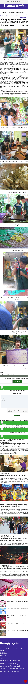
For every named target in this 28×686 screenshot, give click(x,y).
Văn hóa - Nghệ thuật (11, 12)
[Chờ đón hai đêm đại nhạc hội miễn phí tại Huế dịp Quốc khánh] (3, 618)
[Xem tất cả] (2, 6)
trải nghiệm (2, 374)
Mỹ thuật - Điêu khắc (20, 12)
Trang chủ (4, 12)
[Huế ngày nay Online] (15, 6)
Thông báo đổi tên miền (7, 676)
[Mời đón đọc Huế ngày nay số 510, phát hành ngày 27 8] (3, 604)
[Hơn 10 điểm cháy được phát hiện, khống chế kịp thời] (3, 633)
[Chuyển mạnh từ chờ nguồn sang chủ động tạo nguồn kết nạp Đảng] (3, 611)
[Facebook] (15, 2)
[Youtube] (17, 2)
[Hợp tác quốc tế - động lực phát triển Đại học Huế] (3, 625)
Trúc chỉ (16, 374)
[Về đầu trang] (25, 681)
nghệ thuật (11, 374)
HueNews (21, 2)
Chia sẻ (23, 17)
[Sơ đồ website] (13, 2)
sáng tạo (7, 374)
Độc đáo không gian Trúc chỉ (8, 25)
